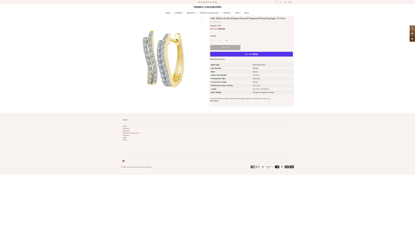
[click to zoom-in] (201, 20)
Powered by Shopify (145, 167)
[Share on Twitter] (412, 33)
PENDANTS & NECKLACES (209, 13)
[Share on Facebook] (412, 28)
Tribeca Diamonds (207, 7)
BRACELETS (191, 13)
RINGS (168, 13)
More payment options (217, 59)
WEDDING (227, 13)
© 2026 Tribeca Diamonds (129, 167)
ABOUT (246, 13)
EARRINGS (179, 13)
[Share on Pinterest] (412, 39)
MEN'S (237, 13)
